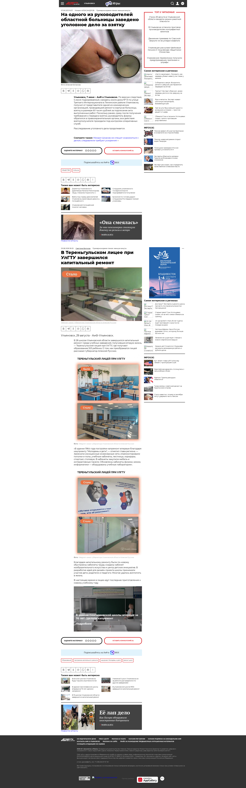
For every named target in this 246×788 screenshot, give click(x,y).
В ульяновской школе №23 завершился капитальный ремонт (126, 688)
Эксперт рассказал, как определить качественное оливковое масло (168, 165)
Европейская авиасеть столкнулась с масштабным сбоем (169, 370)
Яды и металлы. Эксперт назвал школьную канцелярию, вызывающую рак (167, 102)
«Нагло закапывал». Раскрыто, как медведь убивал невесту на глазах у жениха (169, 76)
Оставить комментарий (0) (123, 150)
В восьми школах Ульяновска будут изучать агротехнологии (84, 680)
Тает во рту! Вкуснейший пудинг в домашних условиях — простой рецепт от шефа (168, 110)
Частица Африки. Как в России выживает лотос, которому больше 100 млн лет (169, 331)
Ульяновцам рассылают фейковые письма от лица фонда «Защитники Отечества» (164, 50)
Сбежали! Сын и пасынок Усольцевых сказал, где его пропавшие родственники (170, 118)
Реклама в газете (119, 739)
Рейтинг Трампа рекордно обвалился (165, 378)
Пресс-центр (104, 739)
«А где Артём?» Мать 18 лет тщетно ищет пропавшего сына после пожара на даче (169, 323)
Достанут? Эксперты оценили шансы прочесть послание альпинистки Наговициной (170, 306)
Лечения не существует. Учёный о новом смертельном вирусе (168, 339)
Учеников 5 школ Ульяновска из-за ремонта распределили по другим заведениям (125, 681)
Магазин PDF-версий (137, 739)
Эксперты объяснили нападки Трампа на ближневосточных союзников (166, 158)
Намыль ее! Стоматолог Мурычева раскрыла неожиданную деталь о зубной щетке (169, 348)
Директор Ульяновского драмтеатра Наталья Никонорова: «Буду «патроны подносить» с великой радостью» (80, 192)
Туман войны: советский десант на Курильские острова (168, 387)
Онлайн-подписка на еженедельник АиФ (164, 739)
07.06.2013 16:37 (67, 10)
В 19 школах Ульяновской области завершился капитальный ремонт (85, 696)
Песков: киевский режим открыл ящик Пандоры (167, 140)
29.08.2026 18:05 (67, 248)
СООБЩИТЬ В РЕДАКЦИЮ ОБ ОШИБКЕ (91, 744)
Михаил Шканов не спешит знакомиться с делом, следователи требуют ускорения (106, 139)
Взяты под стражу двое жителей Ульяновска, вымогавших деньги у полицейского (86, 199)
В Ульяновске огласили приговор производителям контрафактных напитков (164, 29)
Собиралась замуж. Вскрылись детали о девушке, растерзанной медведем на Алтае (168, 85)
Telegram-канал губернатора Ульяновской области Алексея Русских (88, 323)
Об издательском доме (86, 739)
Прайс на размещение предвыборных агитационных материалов (147, 741)
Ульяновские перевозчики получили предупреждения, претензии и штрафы (164, 60)
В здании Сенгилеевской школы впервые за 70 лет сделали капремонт (107, 616)
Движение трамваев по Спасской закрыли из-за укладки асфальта (164, 39)
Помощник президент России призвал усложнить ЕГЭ (166, 149)
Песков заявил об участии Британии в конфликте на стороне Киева (169, 132)
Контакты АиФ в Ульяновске (88, 741)
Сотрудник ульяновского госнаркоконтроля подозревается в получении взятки (118, 192)
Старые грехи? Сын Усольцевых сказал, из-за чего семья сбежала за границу (169, 314)
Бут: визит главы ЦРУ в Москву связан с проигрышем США (166, 361)
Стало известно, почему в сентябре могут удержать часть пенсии (168, 395)
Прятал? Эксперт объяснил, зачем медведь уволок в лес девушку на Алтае (168, 93)
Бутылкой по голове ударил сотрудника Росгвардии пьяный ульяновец (125, 199)
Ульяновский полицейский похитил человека (83, 206)
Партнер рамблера (128, 778)
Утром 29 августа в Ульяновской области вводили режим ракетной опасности (164, 19)
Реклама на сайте (110, 741)
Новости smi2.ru (69, 241)
